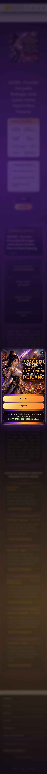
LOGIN (23, 399)
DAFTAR (23, 406)
